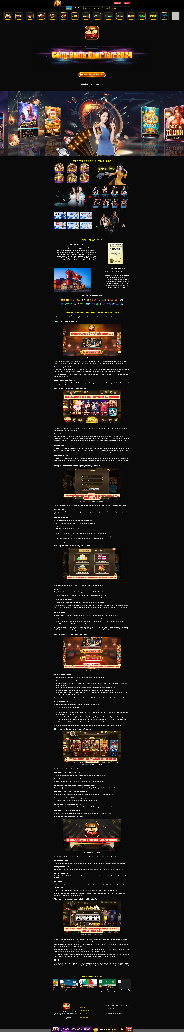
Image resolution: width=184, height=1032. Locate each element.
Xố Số (102, 8)
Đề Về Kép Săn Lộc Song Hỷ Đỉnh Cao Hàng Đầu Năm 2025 (62, 991)
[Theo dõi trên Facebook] (62, 1018)
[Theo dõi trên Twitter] (67, 1018)
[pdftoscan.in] (61, 3)
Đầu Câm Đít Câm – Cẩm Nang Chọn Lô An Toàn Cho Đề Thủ (101, 991)
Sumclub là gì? (83, 1007)
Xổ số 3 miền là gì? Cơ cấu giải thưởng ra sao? (120, 991)
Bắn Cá (85, 8)
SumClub (68, 8)
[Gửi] (83, 3)
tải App (86, 670)
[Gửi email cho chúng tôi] (70, 1018)
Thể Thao (96, 8)
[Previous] (5, 123)
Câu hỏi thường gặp (84, 1010)
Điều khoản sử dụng (84, 1017)
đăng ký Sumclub (87, 501)
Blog (115, 8)
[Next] (178, 123)
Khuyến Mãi (109, 8)
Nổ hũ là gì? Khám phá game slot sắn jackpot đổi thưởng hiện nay (82, 991)
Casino (90, 8)
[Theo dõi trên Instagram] (65, 1018)
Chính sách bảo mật (84, 1014)
